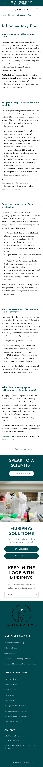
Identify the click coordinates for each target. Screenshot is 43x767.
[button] (4, 9)
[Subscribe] (35, 595)
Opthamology (9, 653)
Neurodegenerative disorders (15, 711)
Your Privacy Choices (12, 722)
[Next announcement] (38, 3)
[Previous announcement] (4, 3)
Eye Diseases (9, 695)
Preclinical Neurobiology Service (17, 659)
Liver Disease (9, 700)
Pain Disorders (10, 679)
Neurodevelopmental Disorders (16, 716)
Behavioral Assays (11, 648)
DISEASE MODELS (21, 556)
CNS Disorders (10, 690)
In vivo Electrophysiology (14, 643)
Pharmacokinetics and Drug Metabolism (20, 664)
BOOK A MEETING (21, 473)
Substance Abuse (11, 684)
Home (4, 15)
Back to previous (23, 449)
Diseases (11, 15)
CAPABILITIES (21, 549)
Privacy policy (29, 762)
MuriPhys (18, 762)
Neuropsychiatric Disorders (15, 706)
